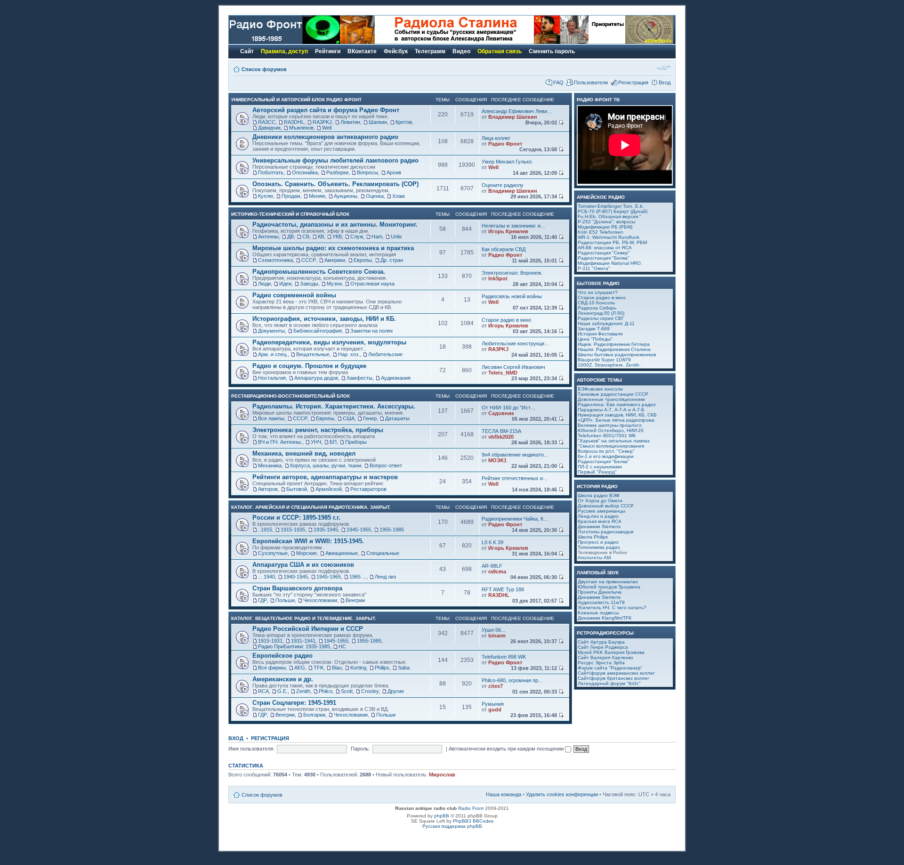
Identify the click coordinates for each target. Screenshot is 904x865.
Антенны (268, 236)
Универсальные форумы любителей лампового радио (335, 160)
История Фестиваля (600, 333)
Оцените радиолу (503, 185)
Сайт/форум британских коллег (613, 678)
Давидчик (269, 128)
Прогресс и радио (598, 542)
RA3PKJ (322, 122)
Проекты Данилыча (600, 592)
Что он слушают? (598, 292)
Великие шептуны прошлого (610, 425)
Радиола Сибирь (597, 307)
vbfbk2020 (501, 437)
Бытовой (296, 489)
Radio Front (471, 808)
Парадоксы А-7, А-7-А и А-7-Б (611, 409)
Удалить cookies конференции (562, 794)
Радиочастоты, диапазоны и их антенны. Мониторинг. (335, 224)
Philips (382, 667)
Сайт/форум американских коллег (616, 673)
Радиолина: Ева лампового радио (617, 404)
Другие (395, 691)
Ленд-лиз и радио (598, 516)
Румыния (493, 704)
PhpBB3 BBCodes (473, 821)
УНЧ (316, 442)
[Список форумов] (284, 42)
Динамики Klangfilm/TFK (605, 617)
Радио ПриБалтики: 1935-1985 (294, 646)
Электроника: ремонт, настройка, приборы (317, 429)
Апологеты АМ (594, 557)
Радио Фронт (505, 144)
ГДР (262, 600)
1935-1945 (326, 529)
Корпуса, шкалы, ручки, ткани (325, 465)
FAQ (558, 82)
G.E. (282, 691)
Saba (404, 667)
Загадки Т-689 (594, 328)
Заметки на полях (371, 331)
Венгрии (355, 600)
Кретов (404, 122)
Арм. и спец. (273, 354)
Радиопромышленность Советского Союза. (318, 271)
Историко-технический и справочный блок (290, 214)
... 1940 (266, 576)
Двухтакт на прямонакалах (608, 581)
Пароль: (360, 748)
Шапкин (378, 122)
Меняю (317, 196)
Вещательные (313, 354)
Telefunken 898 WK (504, 657)
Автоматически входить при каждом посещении (507, 748)
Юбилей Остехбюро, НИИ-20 (611, 430)
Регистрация (633, 82)
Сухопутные (273, 553)
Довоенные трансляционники (611, 399)
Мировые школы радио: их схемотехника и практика (333, 248)
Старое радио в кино (506, 320)
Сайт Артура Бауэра (601, 642)
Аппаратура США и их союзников (303, 564)
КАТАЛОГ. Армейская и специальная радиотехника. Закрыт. (311, 507)
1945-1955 (359, 529)
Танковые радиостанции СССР (613, 394)
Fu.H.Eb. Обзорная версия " (609, 216)
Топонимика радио (599, 547)
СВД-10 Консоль (596, 302)
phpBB (441, 815)
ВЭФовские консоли (600, 389)
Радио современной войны (294, 295)
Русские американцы (601, 511)
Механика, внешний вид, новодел (303, 453)
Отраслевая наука (372, 283)
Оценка (375, 196)
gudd (494, 709)
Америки (334, 260)
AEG (299, 667)
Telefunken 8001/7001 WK (607, 435)
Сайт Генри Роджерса (603, 647)
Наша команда (503, 794)
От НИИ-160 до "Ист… (509, 407)
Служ (356, 236)
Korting (358, 667)
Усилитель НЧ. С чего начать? (612, 607)
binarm (497, 635)
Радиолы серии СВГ (601, 318)
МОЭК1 (497, 460)
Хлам (398, 196)
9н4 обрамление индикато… (515, 454)
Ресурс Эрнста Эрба (601, 662)
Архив (394, 172)
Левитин (350, 122)
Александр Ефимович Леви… (517, 111)
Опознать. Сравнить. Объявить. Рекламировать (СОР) (335, 184)
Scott (347, 691)
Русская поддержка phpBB (452, 826)
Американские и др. (282, 679)
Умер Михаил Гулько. (507, 161)
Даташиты (397, 418)
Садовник (501, 413)
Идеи (285, 283)
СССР (308, 260)
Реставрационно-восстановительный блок (290, 396)
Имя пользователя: (251, 748)
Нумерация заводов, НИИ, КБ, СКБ (617, 414)
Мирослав (442, 774)
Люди (264, 283)
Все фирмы (272, 667)
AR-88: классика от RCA (605, 247)
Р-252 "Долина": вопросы (606, 221)
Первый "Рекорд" (597, 471)
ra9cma (497, 571)
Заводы (309, 283)
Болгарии (314, 715)
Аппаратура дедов (316, 378)
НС (342, 646)
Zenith (303, 691)
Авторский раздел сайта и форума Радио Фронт (325, 110)
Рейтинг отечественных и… (515, 478)
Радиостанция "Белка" (604, 258)
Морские (306, 553)
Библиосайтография (317, 331)
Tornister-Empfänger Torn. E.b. (611, 206)
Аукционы (345, 196)
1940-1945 (295, 576)
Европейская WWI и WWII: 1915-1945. (308, 541)
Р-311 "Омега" (594, 268)
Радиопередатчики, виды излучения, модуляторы (329, 342)
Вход (664, 82)
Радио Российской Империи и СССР (307, 628)
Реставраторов (368, 489)
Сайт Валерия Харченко (605, 657)
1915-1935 (293, 529)
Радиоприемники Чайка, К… (515, 519)
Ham (376, 236)
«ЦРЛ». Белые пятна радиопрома (616, 420)
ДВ (290, 236)
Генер (370, 418)
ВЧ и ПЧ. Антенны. (280, 442)
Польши (285, 600)
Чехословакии (320, 600)
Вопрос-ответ (386, 465)
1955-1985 (391, 529)
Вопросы (367, 172)
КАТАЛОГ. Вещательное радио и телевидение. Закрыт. (303, 618)
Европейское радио (282, 655)
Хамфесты (359, 378)
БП (333, 442)
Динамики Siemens (599, 526)
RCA (263, 691)
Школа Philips (593, 536)
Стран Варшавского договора (297, 588)
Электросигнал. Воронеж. (512, 273)
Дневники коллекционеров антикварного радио (325, 136)
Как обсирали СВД (503, 249)
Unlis (396, 236)
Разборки (337, 172)
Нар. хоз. (349, 354)
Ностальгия (272, 378)
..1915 (265, 529)
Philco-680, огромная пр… (512, 680)
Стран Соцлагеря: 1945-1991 (294, 702)
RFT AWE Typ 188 (503, 589)
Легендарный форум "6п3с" (609, 683)
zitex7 (495, 686)
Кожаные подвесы (598, 612)
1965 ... (357, 576)
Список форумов (264, 69)
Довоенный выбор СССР (606, 505)
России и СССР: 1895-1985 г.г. (296, 517)
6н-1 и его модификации (606, 456)
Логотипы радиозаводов (605, 531)
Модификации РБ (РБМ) (605, 226)
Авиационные (341, 553)
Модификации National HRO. (610, 263)
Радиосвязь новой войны (512, 296)
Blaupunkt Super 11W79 (604, 359)
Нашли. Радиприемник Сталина (614, 349)
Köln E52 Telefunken (600, 232)
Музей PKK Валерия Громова (611, 652)
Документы (271, 331)
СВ (305, 236)
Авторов (268, 489)
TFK (318, 667)
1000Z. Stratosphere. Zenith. (609, 364)
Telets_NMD (502, 372)
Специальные (382, 553)
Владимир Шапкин (512, 117)
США (349, 418)
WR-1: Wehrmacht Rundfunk (608, 237)
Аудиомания (396, 378)
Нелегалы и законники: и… (514, 225)
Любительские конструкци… (515, 343)
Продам (291, 196)
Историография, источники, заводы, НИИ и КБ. (324, 318)
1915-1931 (270, 641)
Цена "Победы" (595, 339)
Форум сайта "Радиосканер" (610, 667)
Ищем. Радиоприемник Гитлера (614, 344)
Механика (270, 465)
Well (326, 128)
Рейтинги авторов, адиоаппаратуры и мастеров (325, 477)
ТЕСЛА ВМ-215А (501, 431)
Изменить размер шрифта (663, 67)
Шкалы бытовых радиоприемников (617, 354)
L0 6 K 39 (492, 542)
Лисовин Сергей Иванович (513, 367)
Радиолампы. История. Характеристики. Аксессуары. (333, 406)
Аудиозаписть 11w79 (601, 602)
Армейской (328, 489)
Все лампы (271, 418)
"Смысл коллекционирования (611, 446)
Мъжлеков (301, 128)
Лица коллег (496, 138)
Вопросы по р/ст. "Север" (606, 451)
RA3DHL (294, 122)
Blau (337, 667)
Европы (363, 260)
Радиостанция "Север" (604, 252)
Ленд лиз (385, 576)
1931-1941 (303, 641)
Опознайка (305, 172)
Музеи (334, 283)
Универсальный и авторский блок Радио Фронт (296, 99)
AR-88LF (492, 566)
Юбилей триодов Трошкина (609, 586)
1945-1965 (328, 576)
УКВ (337, 236)
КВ (321, 236)
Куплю (265, 196)
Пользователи (591, 82)
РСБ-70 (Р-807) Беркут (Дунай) (612, 211)
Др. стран (391, 260)
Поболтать (270, 172)
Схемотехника (275, 260)
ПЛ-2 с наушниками (600, 466)
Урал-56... (493, 630)
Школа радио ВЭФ (599, 495)
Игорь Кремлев (508, 231)
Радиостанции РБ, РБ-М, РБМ (612, 242)
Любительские (385, 354)
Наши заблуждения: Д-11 (606, 323)
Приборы (356, 442)
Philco (325, 691)
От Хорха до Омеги (600, 500)
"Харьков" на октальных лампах (614, 440)
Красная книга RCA (600, 521)
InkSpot (498, 278)
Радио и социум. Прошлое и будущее (309, 365)
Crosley (370, 691)
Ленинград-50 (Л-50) (601, 313)
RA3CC (266, 122)
